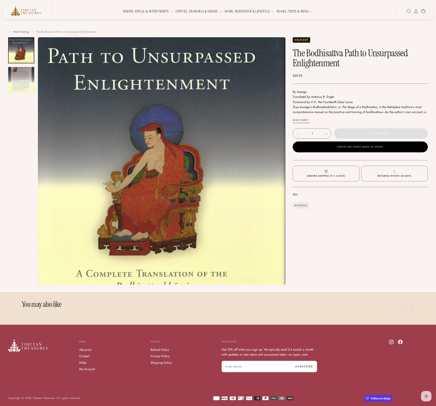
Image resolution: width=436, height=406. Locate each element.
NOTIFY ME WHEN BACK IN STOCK (360, 147)
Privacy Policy (160, 356)
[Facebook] (400, 342)
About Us (85, 349)
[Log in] (416, 11)
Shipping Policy (161, 362)
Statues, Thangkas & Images (197, 11)
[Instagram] (391, 342)
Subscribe (304, 366)
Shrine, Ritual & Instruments (146, 11)
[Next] (411, 306)
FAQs (83, 362)
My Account (87, 369)
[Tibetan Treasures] (28, 345)
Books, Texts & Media (293, 11)
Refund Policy (160, 349)
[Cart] (423, 11)
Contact (84, 356)
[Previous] (402, 306)
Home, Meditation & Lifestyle (247, 11)
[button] (408, 11)
